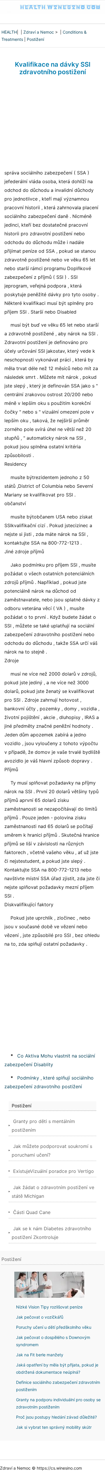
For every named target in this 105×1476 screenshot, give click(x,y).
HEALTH (9, 32)
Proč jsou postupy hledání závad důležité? (56, 1417)
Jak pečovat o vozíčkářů (39, 1317)
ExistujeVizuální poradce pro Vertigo (53, 1171)
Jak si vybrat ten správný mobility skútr (54, 1427)
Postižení (35, 39)
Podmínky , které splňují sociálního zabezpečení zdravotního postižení (49, 1082)
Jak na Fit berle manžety (39, 1354)
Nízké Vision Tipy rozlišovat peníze (49, 1306)
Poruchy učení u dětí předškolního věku (53, 1327)
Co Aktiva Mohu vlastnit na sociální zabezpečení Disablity (49, 1060)
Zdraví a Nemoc (38, 32)
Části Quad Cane (31, 1212)
